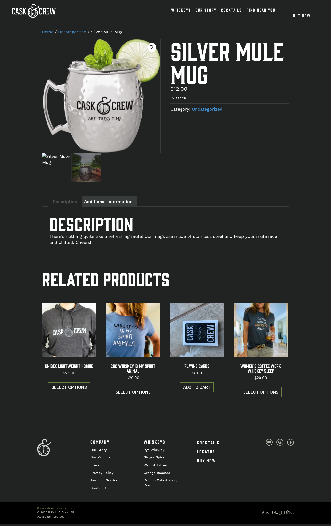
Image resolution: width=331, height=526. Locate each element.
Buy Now (302, 15)
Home (48, 32)
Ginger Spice (154, 457)
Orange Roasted (157, 473)
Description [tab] (65, 201)
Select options (69, 387)
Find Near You (261, 10)
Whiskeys (181, 10)
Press (94, 465)
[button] (152, 47)
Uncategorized (72, 32)
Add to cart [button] (197, 387)
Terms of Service (104, 480)
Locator (206, 451)
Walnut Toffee (155, 465)
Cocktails (231, 10)
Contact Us (99, 488)
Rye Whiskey (154, 450)
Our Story (206, 10)
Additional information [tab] (108, 201)
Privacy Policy (101, 473)
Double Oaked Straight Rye (163, 482)
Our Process (100, 457)
